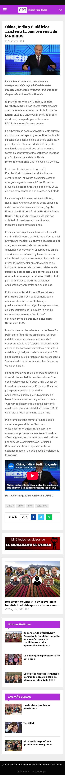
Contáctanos (23, 772)
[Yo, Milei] (13, 727)
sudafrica (42, 506)
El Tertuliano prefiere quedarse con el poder (37, 743)
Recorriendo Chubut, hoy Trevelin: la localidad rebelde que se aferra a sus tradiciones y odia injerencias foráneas (41, 639)
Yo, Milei (28, 723)
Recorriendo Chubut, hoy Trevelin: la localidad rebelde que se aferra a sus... (32, 603)
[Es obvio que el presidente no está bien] (13, 659)
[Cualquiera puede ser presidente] (13, 709)
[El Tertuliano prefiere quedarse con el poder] (13, 745)
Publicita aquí (39, 772)
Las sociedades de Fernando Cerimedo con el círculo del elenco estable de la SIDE (41, 676)
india (30, 506)
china (20, 506)
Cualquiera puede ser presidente (36, 707)
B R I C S (10, 506)
